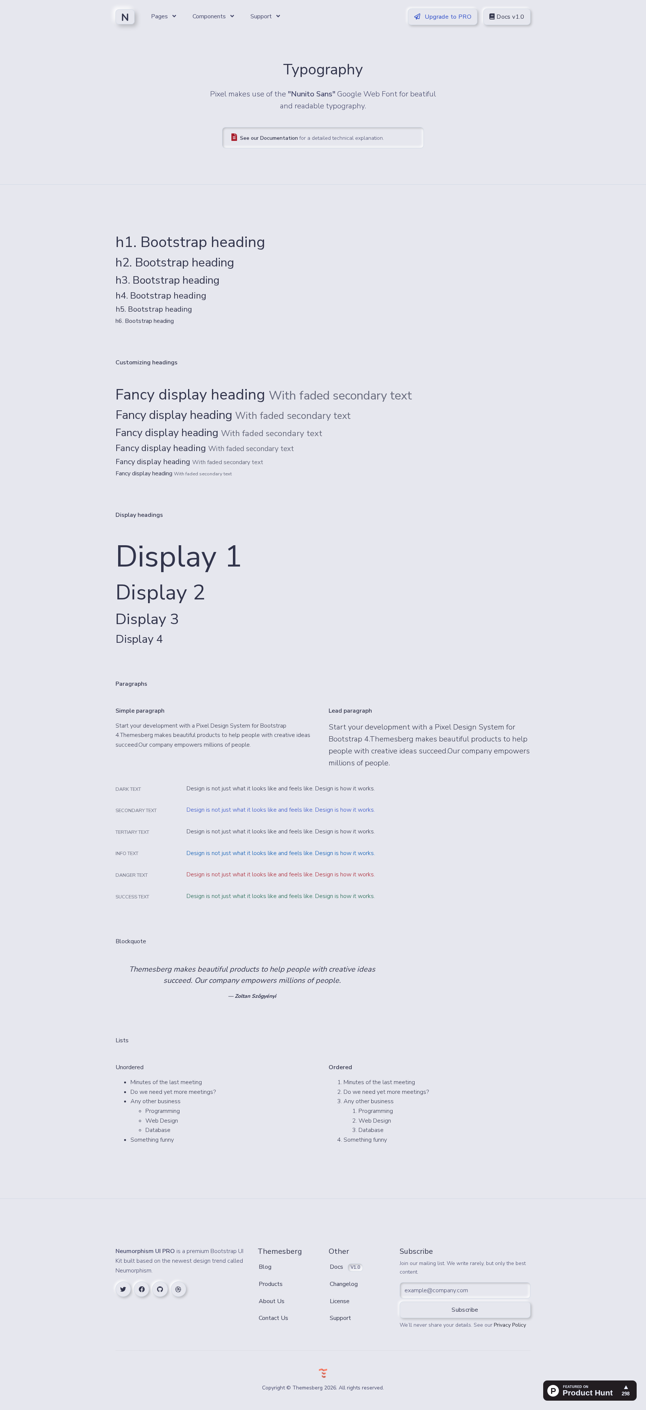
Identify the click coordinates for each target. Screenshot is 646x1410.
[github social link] (159, 1289)
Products (271, 1284)
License (340, 1301)
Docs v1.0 (510, 17)
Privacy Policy (510, 1325)
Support (340, 1318)
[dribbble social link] (178, 1289)
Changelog (344, 1284)
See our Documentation (269, 138)
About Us (271, 1301)
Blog (265, 1267)
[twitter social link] (123, 1289)
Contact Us (273, 1318)
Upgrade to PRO (447, 17)
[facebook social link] (141, 1289)
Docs (345, 1267)
